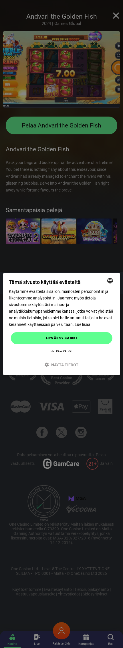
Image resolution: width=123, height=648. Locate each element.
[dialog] (61, 324)
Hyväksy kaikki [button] (61, 338)
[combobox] (110, 280)
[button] (61, 364)
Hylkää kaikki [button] (61, 351)
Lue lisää (82, 324)
